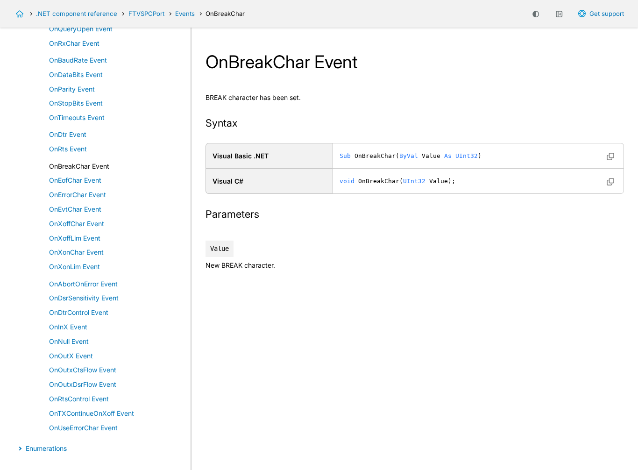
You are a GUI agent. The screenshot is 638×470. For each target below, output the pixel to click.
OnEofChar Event (75, 180)
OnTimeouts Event (77, 117)
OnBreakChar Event (79, 166)
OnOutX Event (71, 356)
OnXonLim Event (74, 267)
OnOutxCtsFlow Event (82, 370)
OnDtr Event (67, 134)
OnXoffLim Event (74, 238)
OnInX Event (68, 327)
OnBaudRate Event (78, 60)
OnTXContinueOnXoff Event (91, 413)
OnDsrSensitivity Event (84, 298)
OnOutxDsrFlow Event (82, 384)
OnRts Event (68, 149)
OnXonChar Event (76, 252)
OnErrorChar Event (77, 195)
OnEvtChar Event (75, 209)
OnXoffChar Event (76, 224)
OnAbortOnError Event (83, 284)
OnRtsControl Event (79, 399)
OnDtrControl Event (78, 312)
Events (185, 13)
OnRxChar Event (74, 43)
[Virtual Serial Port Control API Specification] (19, 14)
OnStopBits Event (76, 103)
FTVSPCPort (146, 13)
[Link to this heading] (243, 124)
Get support (606, 13)
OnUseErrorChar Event (83, 428)
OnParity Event (72, 89)
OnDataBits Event (76, 74)
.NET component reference (76, 13)
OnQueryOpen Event (81, 29)
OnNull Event (69, 341)
